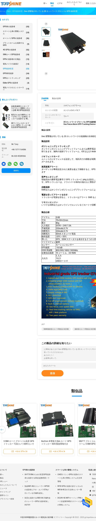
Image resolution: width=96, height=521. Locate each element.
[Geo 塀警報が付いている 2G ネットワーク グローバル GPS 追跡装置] (73, 43)
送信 (52, 373)
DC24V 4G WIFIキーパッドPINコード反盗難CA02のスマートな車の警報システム (70, 501)
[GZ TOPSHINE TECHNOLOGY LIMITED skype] (22, 164)
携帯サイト (4, 495)
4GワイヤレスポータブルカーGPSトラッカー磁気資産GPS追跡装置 (20, 125)
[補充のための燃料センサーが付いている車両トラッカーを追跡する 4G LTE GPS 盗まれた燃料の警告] (6, 117)
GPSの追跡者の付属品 (16, 59)
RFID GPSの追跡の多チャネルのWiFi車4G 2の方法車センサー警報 (70, 489)
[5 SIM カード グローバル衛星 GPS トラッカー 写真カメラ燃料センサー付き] (19, 420)
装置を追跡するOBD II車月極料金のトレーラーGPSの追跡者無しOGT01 (37, 501)
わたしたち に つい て (8, 485)
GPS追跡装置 (16, 69)
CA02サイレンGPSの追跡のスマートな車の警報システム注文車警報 (70, 477)
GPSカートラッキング (16, 78)
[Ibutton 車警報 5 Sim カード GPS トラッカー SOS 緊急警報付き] (57, 420)
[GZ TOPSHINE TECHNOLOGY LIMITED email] (4, 164)
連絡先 (16, 170)
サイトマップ (5, 492)
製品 (2, 478)
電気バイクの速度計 (16, 64)
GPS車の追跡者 (16, 27)
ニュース (3, 488)
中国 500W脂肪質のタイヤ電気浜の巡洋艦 (36, 517)
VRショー (4, 481)
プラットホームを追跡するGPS (16, 44)
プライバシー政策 (7, 499)
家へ (2, 474)
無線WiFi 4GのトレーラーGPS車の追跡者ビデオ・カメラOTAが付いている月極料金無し (37, 489)
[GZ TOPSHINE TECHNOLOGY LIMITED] (11, 4)
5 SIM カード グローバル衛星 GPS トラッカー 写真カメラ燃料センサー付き (19, 444)
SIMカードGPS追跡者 (16, 54)
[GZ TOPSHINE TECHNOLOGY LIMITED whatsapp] (10, 164)
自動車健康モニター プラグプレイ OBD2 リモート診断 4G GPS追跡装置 (20, 108)
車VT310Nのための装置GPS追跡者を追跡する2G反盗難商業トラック (37, 477)
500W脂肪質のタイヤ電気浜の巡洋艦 (56, 329)
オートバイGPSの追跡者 (16, 38)
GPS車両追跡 (16, 73)
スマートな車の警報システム (16, 32)
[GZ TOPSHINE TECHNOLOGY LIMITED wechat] (16, 164)
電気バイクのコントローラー (16, 89)
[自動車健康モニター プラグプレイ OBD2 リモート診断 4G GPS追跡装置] (6, 108)
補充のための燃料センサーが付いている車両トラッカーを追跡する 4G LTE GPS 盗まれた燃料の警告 (20, 117)
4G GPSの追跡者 (16, 50)
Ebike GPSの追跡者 (16, 83)
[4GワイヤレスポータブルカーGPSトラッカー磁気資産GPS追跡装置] (6, 125)
